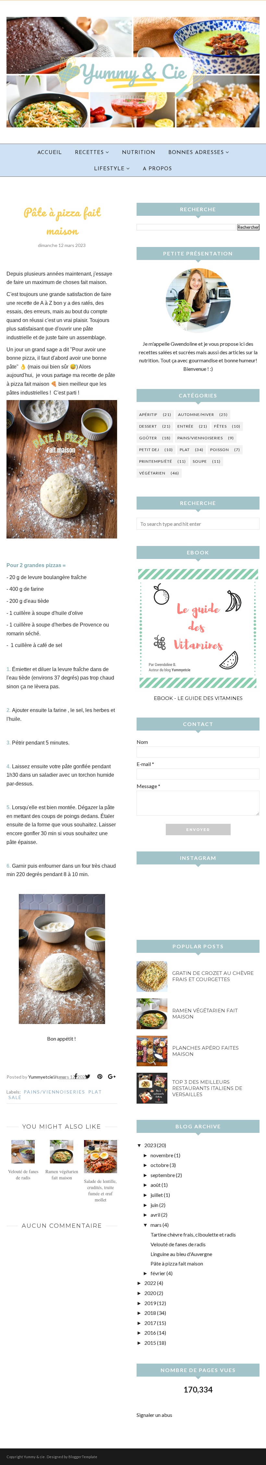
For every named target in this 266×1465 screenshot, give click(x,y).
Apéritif (148, 414)
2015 (150, 1343)
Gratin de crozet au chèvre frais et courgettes (213, 976)
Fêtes (220, 426)
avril (155, 1215)
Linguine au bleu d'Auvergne (181, 1254)
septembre (163, 1175)
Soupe (200, 461)
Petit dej (149, 449)
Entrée (185, 426)
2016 (150, 1332)
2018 (150, 1313)
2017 (150, 1323)
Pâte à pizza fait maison (177, 1263)
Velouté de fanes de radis (178, 1244)
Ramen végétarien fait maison (205, 1013)
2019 (150, 1303)
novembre (162, 1155)
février (158, 1273)
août (156, 1185)
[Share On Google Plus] (111, 1076)
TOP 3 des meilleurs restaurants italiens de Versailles (207, 1088)
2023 (150, 1145)
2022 (150, 1283)
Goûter (148, 437)
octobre (160, 1165)
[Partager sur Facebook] (75, 1076)
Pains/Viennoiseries (54, 1092)
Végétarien (152, 473)
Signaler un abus (154, 1415)
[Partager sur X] (87, 1076)
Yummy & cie (34, 1457)
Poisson (219, 449)
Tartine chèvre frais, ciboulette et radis (193, 1234)
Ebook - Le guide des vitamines (198, 698)
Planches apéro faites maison (205, 1051)
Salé (15, 1097)
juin (154, 1205)
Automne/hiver (196, 414)
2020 (150, 1293)
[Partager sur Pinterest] (99, 1076)
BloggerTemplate (82, 1457)
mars (156, 1225)
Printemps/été (155, 461)
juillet (157, 1195)
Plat (95, 1092)
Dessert (148, 426)
